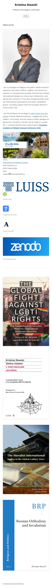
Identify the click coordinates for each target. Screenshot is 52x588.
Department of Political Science (15, 162)
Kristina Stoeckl (26, 5)
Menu (26, 16)
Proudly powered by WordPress (13, 584)
